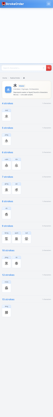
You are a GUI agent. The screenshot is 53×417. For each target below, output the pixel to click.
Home (4, 78)
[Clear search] (43, 68)
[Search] (49, 68)
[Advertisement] (26, 35)
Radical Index (15, 78)
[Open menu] (48, 3)
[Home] (13, 4)
